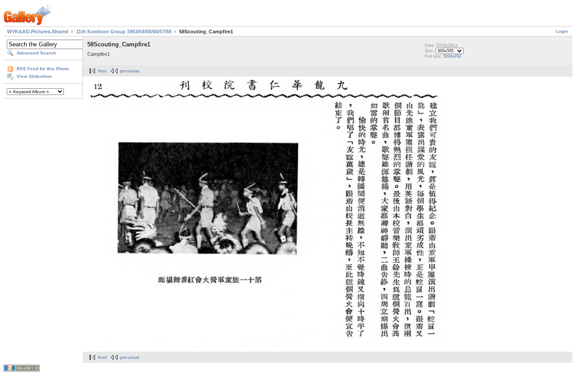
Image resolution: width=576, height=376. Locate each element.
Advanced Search (36, 52)
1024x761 (452, 56)
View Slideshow (34, 76)
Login (562, 31)
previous (130, 70)
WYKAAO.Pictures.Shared (37, 31)
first (102, 70)
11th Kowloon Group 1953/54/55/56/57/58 (123, 31)
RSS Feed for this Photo (43, 68)
